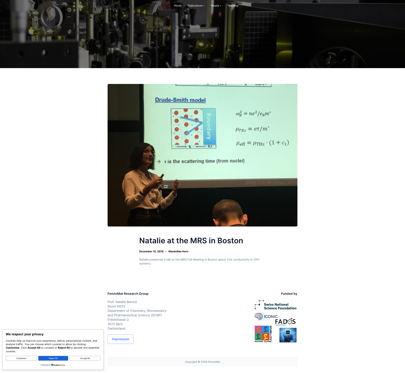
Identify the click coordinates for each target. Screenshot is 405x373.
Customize (21, 358)
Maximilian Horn (178, 251)
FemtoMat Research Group (128, 294)
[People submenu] (220, 5)
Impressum (120, 339)
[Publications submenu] (204, 5)
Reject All (53, 358)
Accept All (85, 358)
